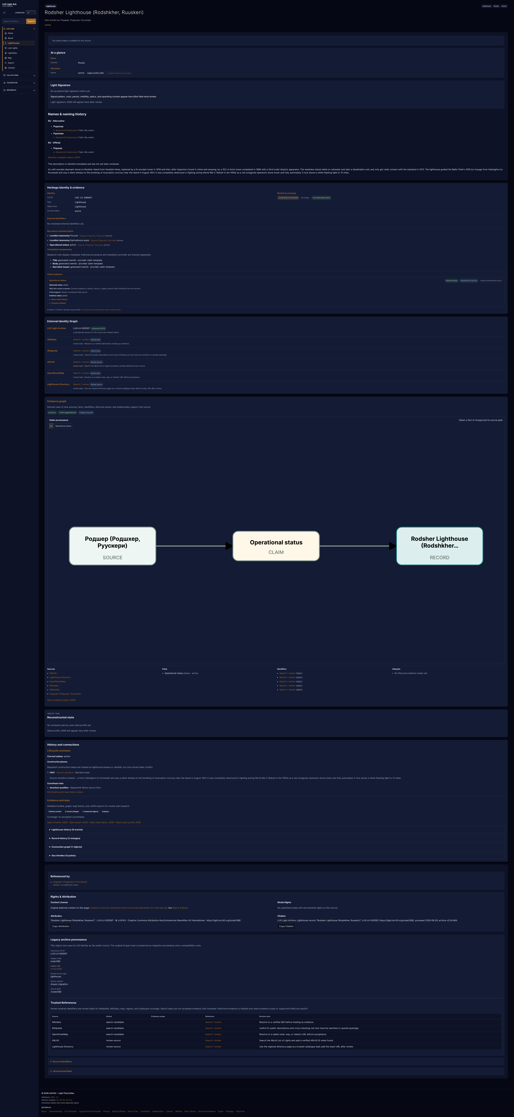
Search (31, 21)
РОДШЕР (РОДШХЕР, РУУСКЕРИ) (70, 882)
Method (178, 1111)
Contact (169, 1111)
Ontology (230, 1111)
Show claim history (59, 299)
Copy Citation (286, 926)
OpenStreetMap (58, 681)
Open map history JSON (102, 822)
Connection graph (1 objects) (67, 846)
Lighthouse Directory (60, 677)
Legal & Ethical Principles (90, 1111)
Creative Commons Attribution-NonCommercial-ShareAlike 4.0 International (128, 907)
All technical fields (62, 1071)
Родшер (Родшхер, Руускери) (119, 73)
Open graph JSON (78, 822)
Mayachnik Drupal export (67, 130)
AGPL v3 (54, 1097)
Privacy (106, 1111)
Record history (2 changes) (66, 838)
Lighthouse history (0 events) (67, 829)
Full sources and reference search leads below (101, 310)
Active (504, 6)
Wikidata (54, 685)
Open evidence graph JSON (61, 700)
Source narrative (65, 772)
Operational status (63, 426)
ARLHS (53, 673)
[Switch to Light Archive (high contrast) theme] (4, 13)
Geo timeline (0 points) (64, 855)
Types (220, 1111)
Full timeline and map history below (65, 792)
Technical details (58, 303)
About (44, 1111)
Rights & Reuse (180, 907)
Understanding (55, 1111)
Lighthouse (487, 6)
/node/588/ (56, 969)
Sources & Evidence (207, 1111)
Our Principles (71, 1111)
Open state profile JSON (128, 822)
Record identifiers (62, 1061)
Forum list (240, 1111)
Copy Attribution (60, 926)
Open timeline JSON (57, 822)
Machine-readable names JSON (64, 157)
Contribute (145, 1111)
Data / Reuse (190, 1111)
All (51, 426)
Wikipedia (55, 689)
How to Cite (133, 1111)
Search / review (81, 339)
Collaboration (158, 1111)
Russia (496, 6)
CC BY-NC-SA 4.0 (64, 1100)
